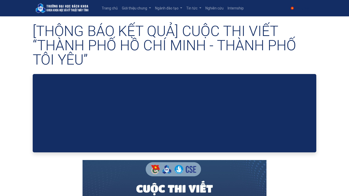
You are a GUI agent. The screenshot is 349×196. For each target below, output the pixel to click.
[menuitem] (110, 8)
